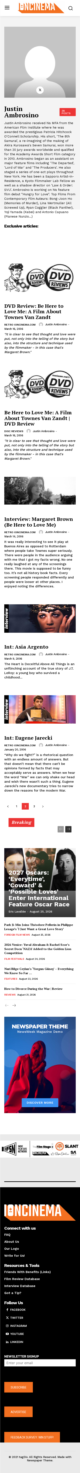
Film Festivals (14, 958)
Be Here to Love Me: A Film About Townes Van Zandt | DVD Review (38, 418)
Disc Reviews (13, 431)
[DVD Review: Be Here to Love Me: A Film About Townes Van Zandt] (40, 277)
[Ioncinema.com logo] (41, 7)
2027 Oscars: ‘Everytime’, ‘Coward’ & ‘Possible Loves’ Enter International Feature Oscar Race (39, 888)
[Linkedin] (7, 1342)
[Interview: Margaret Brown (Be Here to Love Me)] (40, 490)
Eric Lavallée (17, 911)
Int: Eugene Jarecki (28, 737)
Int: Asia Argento (26, 646)
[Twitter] (40, 90)
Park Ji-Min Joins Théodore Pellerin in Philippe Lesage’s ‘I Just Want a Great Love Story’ (38, 927)
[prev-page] (7, 806)
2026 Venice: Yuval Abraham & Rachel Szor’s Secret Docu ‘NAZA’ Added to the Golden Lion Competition (37, 949)
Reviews (10, 994)
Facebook (18, 1309)
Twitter (16, 1317)
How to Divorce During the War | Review (33, 989)
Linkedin (16, 1342)
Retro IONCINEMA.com (20, 324)
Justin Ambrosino (56, 324)
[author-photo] (41, 324)
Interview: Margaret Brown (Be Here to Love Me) (38, 522)
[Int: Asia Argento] (40, 618)
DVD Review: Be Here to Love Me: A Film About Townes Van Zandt (33, 311)
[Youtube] (7, 1334)
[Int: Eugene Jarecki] (40, 709)
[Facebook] (7, 1310)
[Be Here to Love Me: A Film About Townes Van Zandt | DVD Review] (40, 384)
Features (10, 978)
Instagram (18, 1325)
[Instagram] (7, 1326)
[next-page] (42, 806)
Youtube (17, 1334)
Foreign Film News (17, 934)
